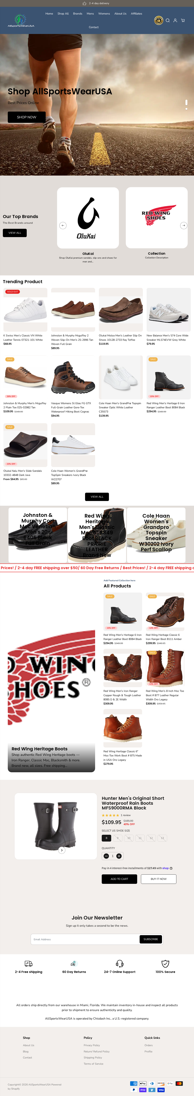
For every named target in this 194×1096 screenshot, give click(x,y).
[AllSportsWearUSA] (21, 20)
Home (49, 13)
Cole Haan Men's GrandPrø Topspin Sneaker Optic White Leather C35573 (120, 408)
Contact (94, 27)
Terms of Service (93, 1064)
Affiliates (136, 13)
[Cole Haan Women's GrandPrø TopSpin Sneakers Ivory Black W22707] (73, 445)
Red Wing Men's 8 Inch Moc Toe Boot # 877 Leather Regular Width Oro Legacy (165, 695)
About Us (120, 13)
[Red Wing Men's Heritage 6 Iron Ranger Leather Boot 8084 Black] (169, 377)
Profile (148, 1051)
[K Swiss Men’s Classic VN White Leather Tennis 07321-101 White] (25, 310)
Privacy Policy (92, 1045)
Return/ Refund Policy (97, 1051)
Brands (77, 13)
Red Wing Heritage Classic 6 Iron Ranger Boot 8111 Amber (164, 637)
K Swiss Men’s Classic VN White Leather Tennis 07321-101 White (23, 337)
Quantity (108, 848)
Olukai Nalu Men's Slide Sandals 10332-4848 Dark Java (22, 473)
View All (15, 233)
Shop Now (26, 117)
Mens (90, 13)
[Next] (183, 225)
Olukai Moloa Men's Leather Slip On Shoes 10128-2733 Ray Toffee (120, 337)
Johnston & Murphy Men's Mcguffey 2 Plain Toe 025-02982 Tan (24, 405)
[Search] (167, 20)
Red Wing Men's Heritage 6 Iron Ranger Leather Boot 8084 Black (166, 405)
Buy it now (159, 879)
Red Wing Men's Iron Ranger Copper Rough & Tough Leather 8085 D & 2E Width (122, 695)
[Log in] (175, 20)
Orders (149, 1045)
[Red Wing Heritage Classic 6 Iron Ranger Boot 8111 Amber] (165, 612)
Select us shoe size (116, 830)
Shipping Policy (93, 1057)
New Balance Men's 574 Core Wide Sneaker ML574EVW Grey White (167, 337)
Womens (104, 13)
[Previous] (62, 225)
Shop (38, 552)
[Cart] (182, 20)
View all (97, 497)
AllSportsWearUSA (39, 1084)
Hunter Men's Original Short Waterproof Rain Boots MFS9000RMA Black (133, 803)
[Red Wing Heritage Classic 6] (122, 728)
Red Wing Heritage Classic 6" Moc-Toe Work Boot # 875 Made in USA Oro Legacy (122, 756)
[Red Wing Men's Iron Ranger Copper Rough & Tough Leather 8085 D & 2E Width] (122, 668)
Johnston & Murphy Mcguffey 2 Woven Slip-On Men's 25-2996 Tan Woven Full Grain (72, 340)
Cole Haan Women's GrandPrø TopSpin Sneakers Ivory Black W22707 (69, 475)
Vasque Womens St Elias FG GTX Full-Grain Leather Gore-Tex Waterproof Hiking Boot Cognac (71, 408)
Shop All (63, 13)
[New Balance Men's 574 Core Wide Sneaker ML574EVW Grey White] (169, 310)
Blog (25, 1051)
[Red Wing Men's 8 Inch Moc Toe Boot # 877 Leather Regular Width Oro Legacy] (165, 668)
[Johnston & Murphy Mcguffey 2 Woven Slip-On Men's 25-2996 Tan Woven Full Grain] (73, 310)
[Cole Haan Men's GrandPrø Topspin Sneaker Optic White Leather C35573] (121, 377)
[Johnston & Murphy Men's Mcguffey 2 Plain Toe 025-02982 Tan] (25, 377)
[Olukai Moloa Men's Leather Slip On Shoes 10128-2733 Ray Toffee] (121, 310)
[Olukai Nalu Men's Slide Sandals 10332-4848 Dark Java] (25, 445)
